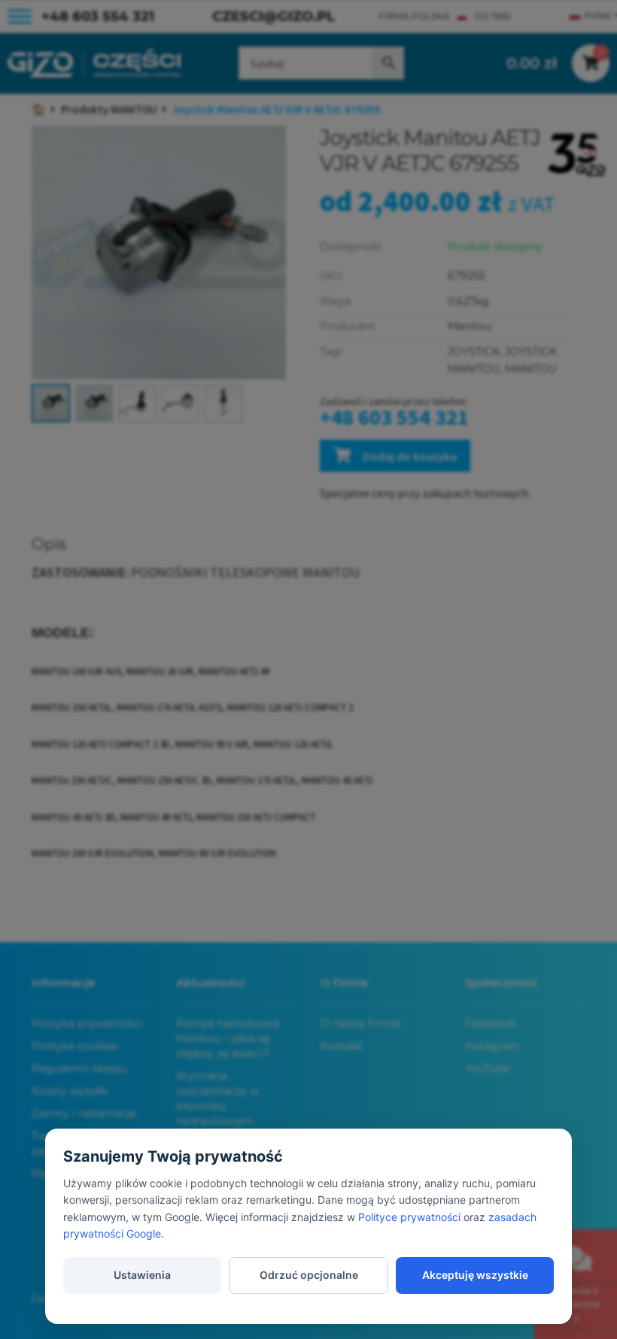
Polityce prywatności (409, 1217)
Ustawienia (142, 1274)
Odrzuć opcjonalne (309, 1274)
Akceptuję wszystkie (475, 1274)
